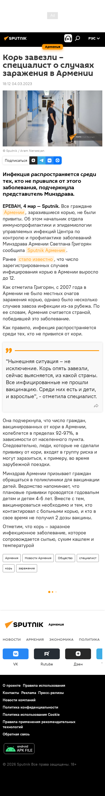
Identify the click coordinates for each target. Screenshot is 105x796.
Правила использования (44, 685)
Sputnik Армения (46, 250)
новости (12, 639)
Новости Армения (38, 558)
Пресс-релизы (51, 692)
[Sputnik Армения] (16, 40)
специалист (87, 558)
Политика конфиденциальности (30, 707)
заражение (27, 568)
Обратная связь (16, 734)
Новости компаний (19, 699)
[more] (96, 405)
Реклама (28, 692)
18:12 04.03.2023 (17, 83)
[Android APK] (19, 749)
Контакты (11, 692)
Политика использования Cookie (31, 714)
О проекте (12, 685)
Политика (89, 639)
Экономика (61, 639)
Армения (11, 558)
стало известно (36, 259)
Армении (14, 212)
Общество (65, 558)
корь (8, 568)
